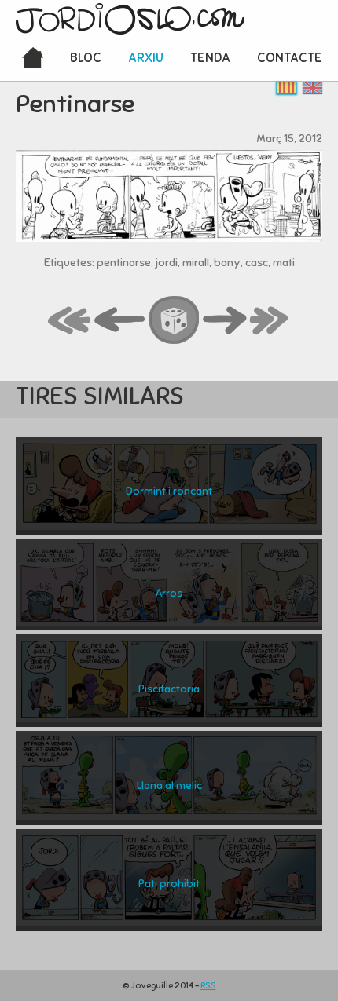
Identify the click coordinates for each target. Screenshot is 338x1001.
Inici (32, 59)
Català (286, 87)
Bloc (85, 57)
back (120, 321)
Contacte (289, 57)
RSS (208, 985)
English (312, 87)
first (70, 321)
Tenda (210, 57)
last (269, 321)
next (225, 321)
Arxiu (145, 57)
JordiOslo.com (130, 19)
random (174, 321)
